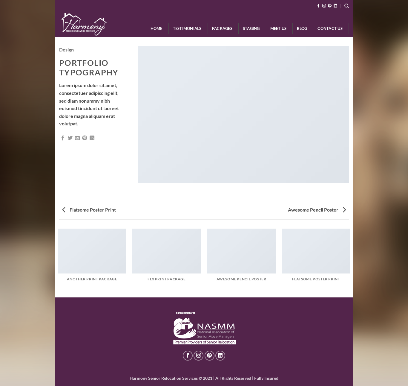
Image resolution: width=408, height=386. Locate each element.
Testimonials (187, 28)
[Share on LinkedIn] (92, 138)
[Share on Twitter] (70, 138)
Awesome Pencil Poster (313, 209)
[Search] (346, 6)
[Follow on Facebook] (318, 6)
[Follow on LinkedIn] (335, 6)
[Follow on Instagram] (324, 6)
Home (156, 28)
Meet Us (278, 28)
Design (66, 49)
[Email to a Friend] (77, 138)
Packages (222, 28)
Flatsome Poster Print (92, 209)
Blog (302, 28)
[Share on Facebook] (62, 138)
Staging (251, 28)
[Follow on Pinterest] (330, 6)
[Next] (350, 262)
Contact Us (330, 28)
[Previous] (57, 262)
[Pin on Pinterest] (84, 138)
